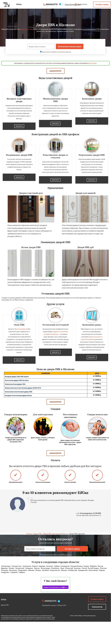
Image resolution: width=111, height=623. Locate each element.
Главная (29, 534)
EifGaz (3, 599)
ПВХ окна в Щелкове (21, 329)
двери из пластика (26, 29)
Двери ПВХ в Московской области (55, 534)
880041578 (52, 4)
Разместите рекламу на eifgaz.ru (55, 587)
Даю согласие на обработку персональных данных (56, 52)
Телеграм (93, 63)
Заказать (19, 126)
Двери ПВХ (37, 534)
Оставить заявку (102, 4)
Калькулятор (82, 4)
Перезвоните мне (73, 4)
